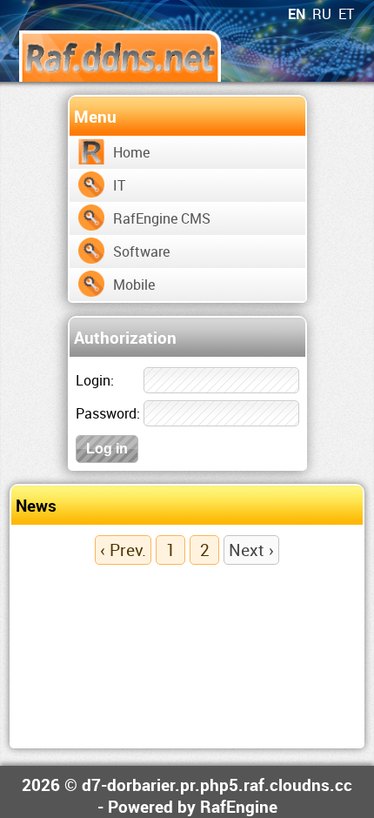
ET (346, 13)
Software (141, 251)
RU (321, 13)
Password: (108, 413)
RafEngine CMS (161, 218)
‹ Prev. (123, 549)
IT (119, 185)
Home (131, 152)
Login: (95, 380)
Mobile (134, 284)
